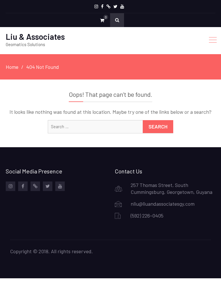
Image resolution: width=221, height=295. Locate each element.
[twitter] (115, 6)
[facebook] (102, 6)
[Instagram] (96, 6)
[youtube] (122, 6)
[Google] (108, 6)
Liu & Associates (35, 36)
